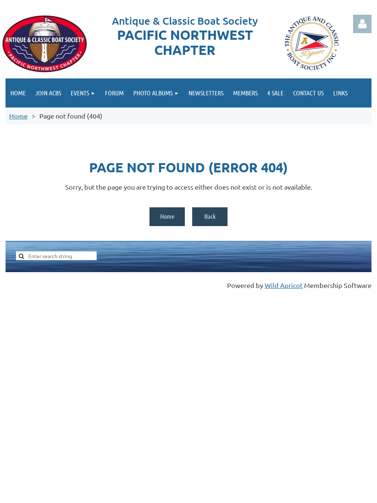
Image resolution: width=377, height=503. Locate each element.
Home (18, 116)
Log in (362, 24)
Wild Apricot (284, 285)
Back (210, 216)
